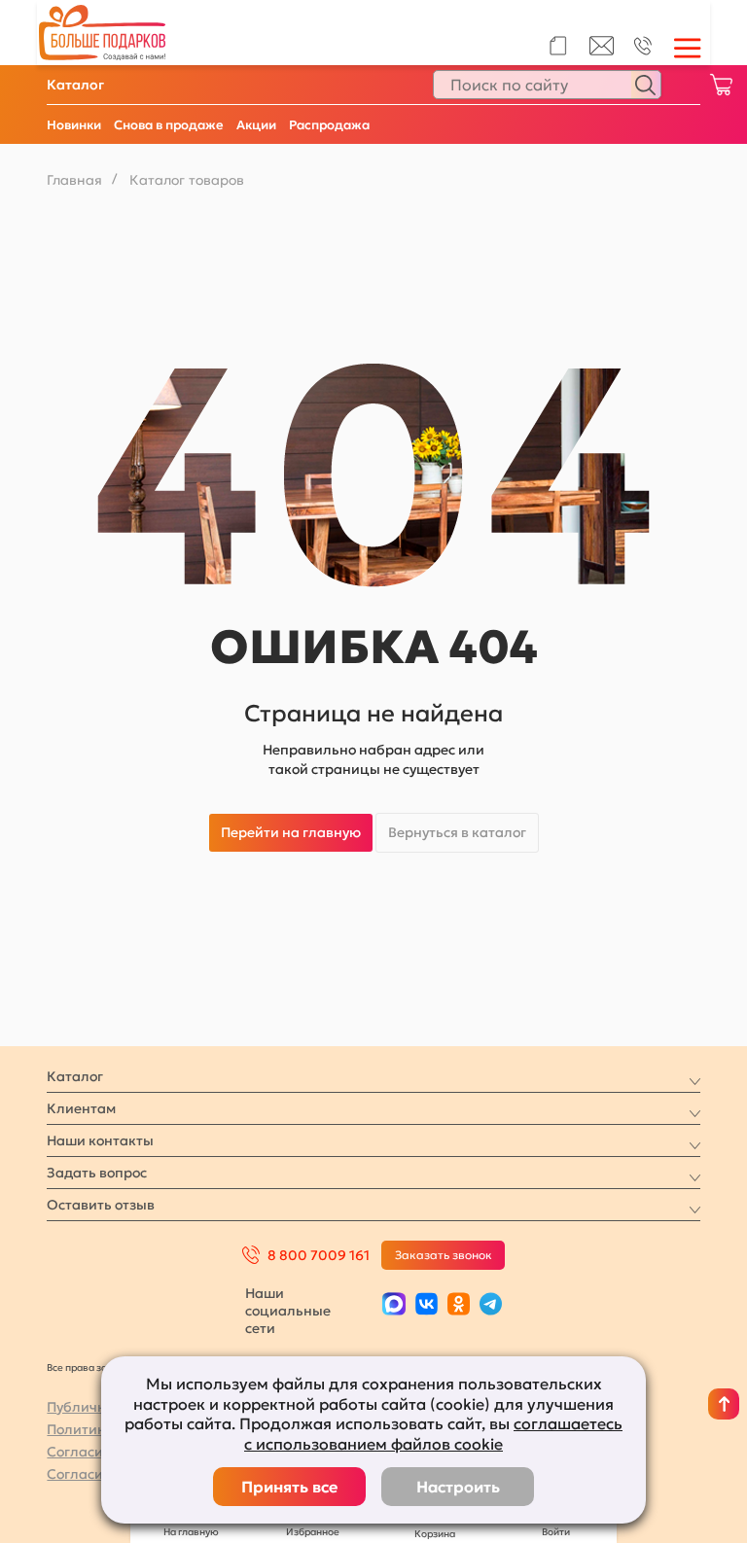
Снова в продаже (169, 125)
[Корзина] (720, 84)
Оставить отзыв (101, 1204)
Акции (256, 125)
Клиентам (81, 1108)
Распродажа (329, 125)
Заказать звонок (443, 1254)
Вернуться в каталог (457, 832)
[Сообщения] (601, 50)
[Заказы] (558, 45)
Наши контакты (100, 1140)
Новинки (74, 125)
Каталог (75, 84)
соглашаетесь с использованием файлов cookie (433, 1434)
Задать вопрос (97, 1172)
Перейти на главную (291, 832)
